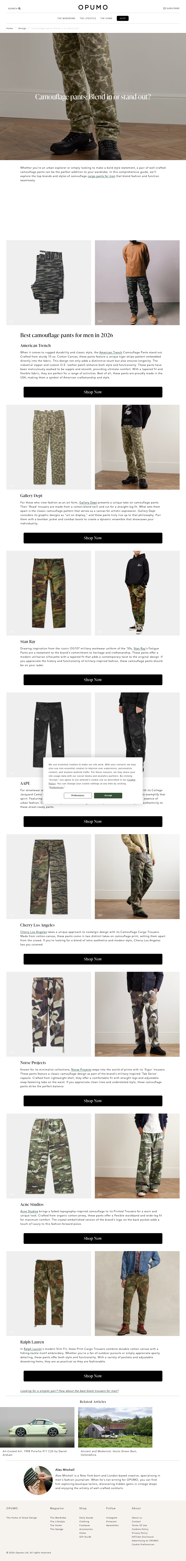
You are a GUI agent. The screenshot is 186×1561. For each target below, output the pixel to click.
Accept (108, 795)
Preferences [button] (57, 787)
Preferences (77, 795)
